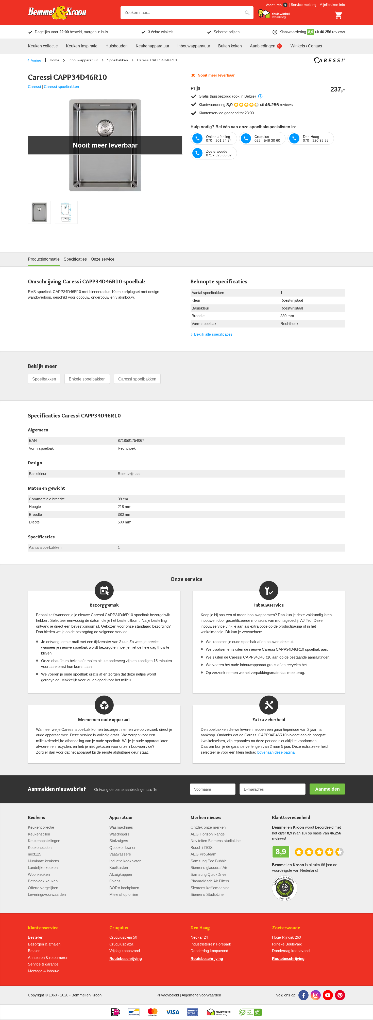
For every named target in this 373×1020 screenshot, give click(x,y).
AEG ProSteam (203, 854)
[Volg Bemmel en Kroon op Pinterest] (340, 995)
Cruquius (118, 928)
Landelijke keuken (43, 867)
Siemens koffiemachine (210, 888)
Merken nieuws (206, 817)
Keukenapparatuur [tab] (152, 46)
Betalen (34, 951)
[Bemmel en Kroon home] (57, 13)
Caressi (34, 86)
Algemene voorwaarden (201, 995)
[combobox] (187, 12)
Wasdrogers (119, 834)
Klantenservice (43, 928)
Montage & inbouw (43, 971)
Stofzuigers (118, 841)
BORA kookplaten (124, 888)
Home (54, 60)
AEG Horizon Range (208, 834)
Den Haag (200, 928)
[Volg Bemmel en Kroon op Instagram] (316, 995)
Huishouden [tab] (117, 46)
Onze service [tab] (102, 259)
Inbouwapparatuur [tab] (193, 46)
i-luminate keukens (43, 861)
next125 (34, 854)
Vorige (36, 60)
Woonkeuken (39, 874)
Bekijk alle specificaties (213, 334)
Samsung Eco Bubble (209, 861)
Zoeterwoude (286, 928)
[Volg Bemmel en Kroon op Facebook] (303, 995)
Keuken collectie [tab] (43, 46)
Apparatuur (121, 817)
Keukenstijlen (39, 834)
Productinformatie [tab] (44, 259)
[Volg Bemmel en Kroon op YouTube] (328, 995)
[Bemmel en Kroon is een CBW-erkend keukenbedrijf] (250, 1012)
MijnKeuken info (332, 5)
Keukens (36, 817)
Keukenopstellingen (44, 841)
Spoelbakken (117, 60)
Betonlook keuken (43, 881)
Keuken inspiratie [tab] (81, 46)
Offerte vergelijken (43, 888)
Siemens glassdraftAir (209, 867)
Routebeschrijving (125, 958)
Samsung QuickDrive (208, 874)
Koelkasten (118, 867)
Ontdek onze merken (208, 827)
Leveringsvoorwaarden (47, 894)
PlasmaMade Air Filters (210, 881)
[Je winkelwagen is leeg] (338, 15)
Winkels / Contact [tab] (306, 46)
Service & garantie (43, 964)
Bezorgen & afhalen (44, 944)
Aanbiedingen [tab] (262, 46)
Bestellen (35, 937)
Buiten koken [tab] (230, 46)
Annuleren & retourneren (48, 957)
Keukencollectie (41, 827)
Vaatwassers (120, 854)
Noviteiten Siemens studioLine (216, 841)
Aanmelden (327, 789)
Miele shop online (123, 894)
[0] (338, 15)
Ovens (115, 881)
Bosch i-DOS (202, 847)
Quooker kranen (122, 847)
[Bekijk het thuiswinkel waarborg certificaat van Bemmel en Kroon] (274, 14)
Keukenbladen (40, 847)
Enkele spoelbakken (87, 379)
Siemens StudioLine (207, 894)
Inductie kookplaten (125, 861)
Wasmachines (121, 827)
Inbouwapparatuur (83, 60)
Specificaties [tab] (75, 259)
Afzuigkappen (120, 874)
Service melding (303, 5)
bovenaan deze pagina (276, 752)
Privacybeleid (168, 995)
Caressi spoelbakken (61, 86)
